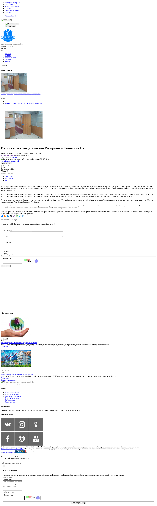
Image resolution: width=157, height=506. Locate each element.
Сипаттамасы (10, 176)
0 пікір (3, 155)
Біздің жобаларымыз (12, 394)
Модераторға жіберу (78, 503)
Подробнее (5, 347)
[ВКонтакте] (2, 216)
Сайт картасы (10, 400)
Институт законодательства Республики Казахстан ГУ (20, 94)
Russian (15, 24)
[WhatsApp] (17, 216)
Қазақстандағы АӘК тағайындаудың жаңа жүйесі (19, 343)
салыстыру (25, 155)
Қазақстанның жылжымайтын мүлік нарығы (17, 374)
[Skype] (20, 216)
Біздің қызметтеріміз (12, 392)
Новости (8, 56)
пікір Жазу (11, 155)
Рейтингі (4, 253)
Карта (7, 180)
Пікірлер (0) (9, 178)
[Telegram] (23, 216)
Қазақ (13, 26)
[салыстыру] (2, 98)
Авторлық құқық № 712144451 (12, 449)
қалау (18, 155)
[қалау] (4, 98)
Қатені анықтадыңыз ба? (10, 161)
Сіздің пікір (5, 251)
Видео (7, 61)
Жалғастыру (6, 266)
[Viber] (14, 216)
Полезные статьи (11, 58)
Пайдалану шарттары (13, 396)
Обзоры (8, 59)
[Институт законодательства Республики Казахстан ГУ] (24, 143)
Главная (8, 54)
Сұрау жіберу (10, 402)
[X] (11, 216)
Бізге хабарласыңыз (12, 398)
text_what (15, 157)
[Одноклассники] (5, 216)
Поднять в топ (6, 163)
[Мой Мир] (8, 216)
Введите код (7, 258)
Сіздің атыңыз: (6, 230)
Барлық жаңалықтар (8, 380)
